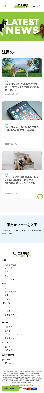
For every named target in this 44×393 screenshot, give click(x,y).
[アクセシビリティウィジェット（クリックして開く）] (40, 196)
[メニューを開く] (3, 6)
